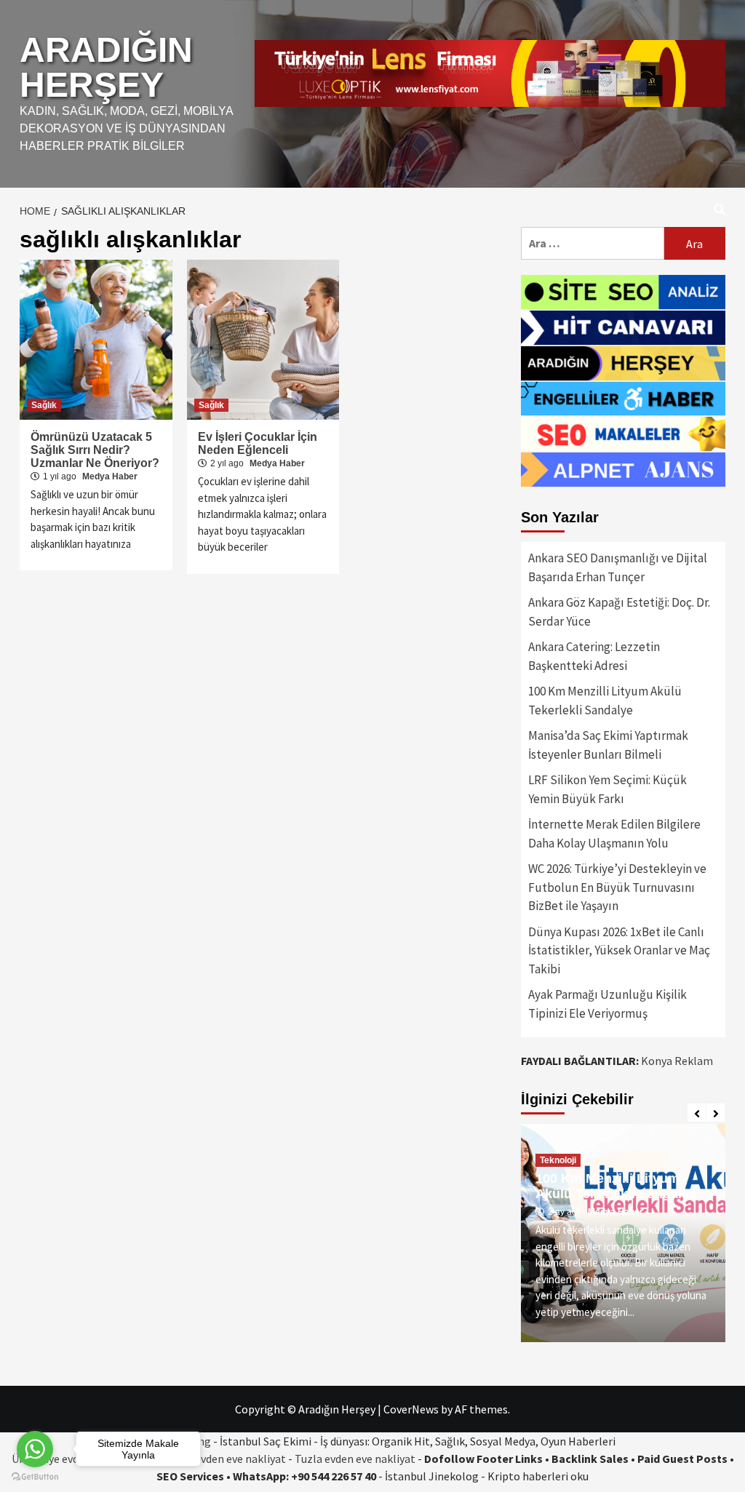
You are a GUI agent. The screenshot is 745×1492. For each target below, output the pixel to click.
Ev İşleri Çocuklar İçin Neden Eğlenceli (257, 443)
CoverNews (411, 1409)
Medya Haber (110, 476)
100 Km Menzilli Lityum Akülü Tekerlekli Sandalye (605, 700)
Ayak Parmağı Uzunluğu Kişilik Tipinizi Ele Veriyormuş (607, 1003)
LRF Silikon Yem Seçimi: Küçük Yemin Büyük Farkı (607, 789)
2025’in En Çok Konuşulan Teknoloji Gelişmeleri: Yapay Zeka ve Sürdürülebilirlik (617, 1171)
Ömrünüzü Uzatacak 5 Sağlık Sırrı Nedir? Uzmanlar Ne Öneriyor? (95, 450)
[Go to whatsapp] (35, 1449)
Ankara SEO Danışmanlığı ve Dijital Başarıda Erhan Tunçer (617, 567)
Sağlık (44, 405)
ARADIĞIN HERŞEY (106, 67)
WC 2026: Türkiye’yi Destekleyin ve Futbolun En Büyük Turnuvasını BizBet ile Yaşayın (617, 887)
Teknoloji (558, 1130)
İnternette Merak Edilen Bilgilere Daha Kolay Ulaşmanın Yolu (614, 833)
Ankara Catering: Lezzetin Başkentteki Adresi (594, 656)
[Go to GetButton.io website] (35, 1477)
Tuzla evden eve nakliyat (355, 1458)
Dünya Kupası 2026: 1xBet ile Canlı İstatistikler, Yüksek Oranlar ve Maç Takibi (619, 950)
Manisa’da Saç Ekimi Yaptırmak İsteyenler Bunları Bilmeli (608, 744)
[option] (623, 1233)
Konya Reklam (677, 1060)
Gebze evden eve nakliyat (224, 1458)
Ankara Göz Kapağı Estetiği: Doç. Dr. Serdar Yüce (619, 611)
